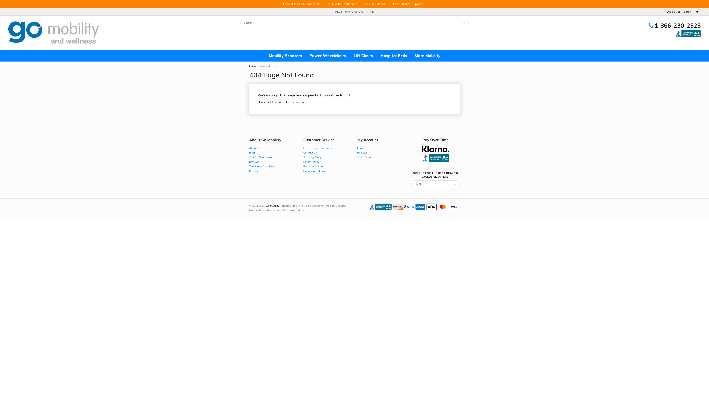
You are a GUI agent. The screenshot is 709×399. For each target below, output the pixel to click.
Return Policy (311, 161)
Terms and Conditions (262, 166)
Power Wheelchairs (327, 55)
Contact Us (310, 152)
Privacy (253, 171)
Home (252, 66)
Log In (687, 11)
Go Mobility (272, 205)
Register (362, 152)
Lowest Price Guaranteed (318, 148)
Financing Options (314, 171)
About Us (255, 148)
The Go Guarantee (260, 157)
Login (360, 148)
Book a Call (673, 11)
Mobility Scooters (285, 55)
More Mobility (428, 55)
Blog (252, 152)
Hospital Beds (394, 55)
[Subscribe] (455, 184)
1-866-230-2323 (677, 25)
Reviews (254, 161)
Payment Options (313, 166)
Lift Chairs (363, 55)
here (275, 102)
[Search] (464, 23)
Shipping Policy (312, 157)
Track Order (364, 157)
